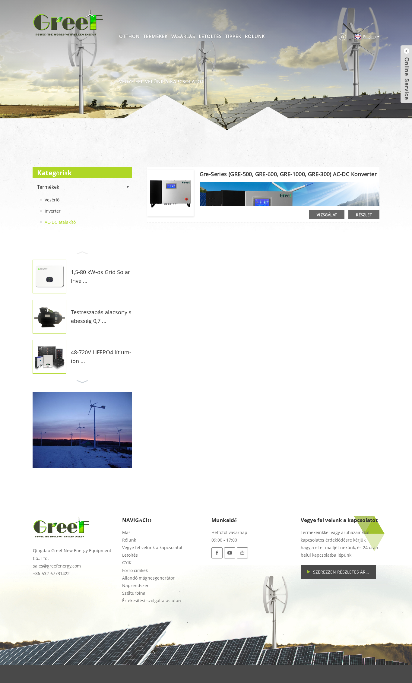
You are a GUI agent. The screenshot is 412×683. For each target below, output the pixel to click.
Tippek (233, 36)
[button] (82, 252)
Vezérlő (52, 200)
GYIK (127, 562)
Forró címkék (135, 570)
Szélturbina (133, 593)
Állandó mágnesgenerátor (148, 578)
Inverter (53, 211)
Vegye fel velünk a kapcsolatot (161, 81)
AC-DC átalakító (60, 222)
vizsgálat (327, 214)
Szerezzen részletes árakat (344, 572)
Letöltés (210, 36)
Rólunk (255, 36)
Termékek (155, 36)
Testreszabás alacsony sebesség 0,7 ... (101, 316)
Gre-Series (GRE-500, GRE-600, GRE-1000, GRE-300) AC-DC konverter (288, 174)
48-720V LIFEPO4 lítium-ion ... (101, 357)
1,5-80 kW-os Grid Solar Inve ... (100, 276)
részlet (364, 214)
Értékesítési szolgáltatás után (151, 600)
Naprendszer (135, 585)
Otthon (129, 36)
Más (126, 532)
